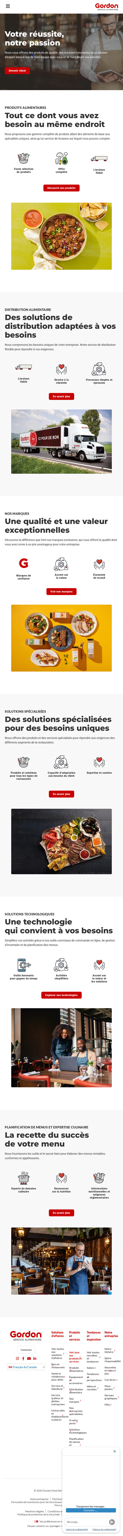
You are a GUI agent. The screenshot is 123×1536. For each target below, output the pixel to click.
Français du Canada (24, 1367)
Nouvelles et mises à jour (110, 1370)
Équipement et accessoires (75, 1380)
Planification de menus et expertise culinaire (75, 1444)
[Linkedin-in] (35, 1358)
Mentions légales (34, 1511)
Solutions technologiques (75, 1431)
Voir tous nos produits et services (75, 1357)
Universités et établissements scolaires (57, 1415)
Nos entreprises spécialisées (75, 1410)
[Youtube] (29, 1358)
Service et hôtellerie (57, 1387)
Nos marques (74, 1400)
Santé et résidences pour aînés (57, 1376)
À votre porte (73, 1422)
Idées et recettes (92, 1388)
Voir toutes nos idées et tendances (93, 1357)
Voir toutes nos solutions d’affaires (57, 1353)
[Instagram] (17, 1358)
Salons (90, 1367)
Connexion (26, 1349)
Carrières (110, 1379)
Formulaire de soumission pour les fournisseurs (37, 1502)
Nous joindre (109, 1387)
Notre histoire (109, 1350)
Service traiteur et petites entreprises (57, 1400)
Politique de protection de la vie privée (38, 1514)
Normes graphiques (111, 1397)
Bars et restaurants (57, 1366)
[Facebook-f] (23, 1358)
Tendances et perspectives (93, 1377)
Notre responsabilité (111, 1360)
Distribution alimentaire (75, 1391)
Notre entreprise (39, 1498)
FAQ (107, 1404)
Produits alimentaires (75, 1369)
